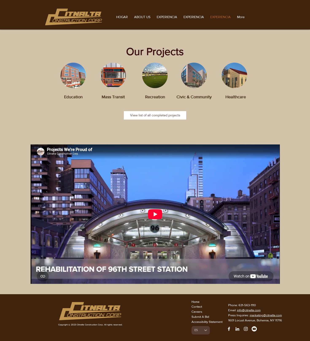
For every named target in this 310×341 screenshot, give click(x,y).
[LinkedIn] (237, 329)
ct (201, 306)
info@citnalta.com (249, 310)
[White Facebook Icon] (229, 329)
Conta (195, 306)
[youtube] (254, 329)
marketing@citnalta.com (266, 315)
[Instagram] (245, 329)
